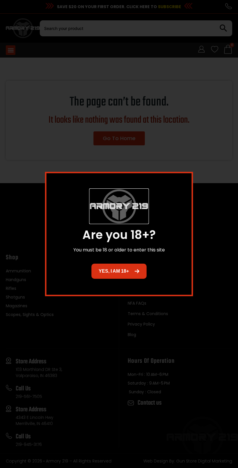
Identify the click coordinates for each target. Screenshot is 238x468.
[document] (119, 234)
